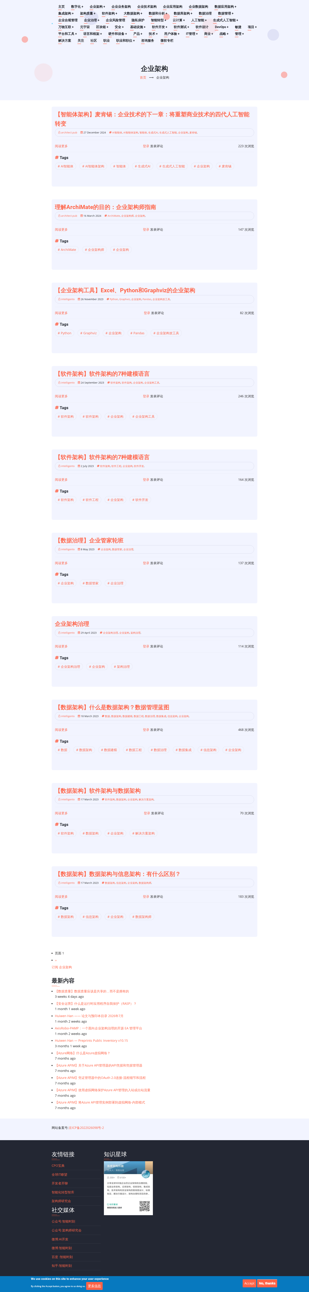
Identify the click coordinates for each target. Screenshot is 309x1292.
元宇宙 (85, 27)
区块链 (102, 27)
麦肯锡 (193, 132)
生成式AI (153, 132)
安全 (119, 27)
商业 (208, 34)
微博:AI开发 (60, 1239)
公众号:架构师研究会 (67, 1230)
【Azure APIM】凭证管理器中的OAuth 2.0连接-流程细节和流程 (100, 1077)
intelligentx (68, 299)
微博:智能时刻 (62, 1248)
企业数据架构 (198, 6)
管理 (239, 34)
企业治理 (91, 20)
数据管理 (226, 13)
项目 (252, 27)
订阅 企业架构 (62, 967)
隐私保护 (138, 20)
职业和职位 (125, 40)
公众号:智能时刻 (63, 1221)
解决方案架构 (146, 799)
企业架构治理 (110, 632)
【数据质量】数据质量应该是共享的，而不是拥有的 (92, 991)
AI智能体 (117, 132)
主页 (61, 6)
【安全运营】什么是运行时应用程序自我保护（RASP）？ (96, 1003)
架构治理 (136, 632)
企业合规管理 (68, 20)
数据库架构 (183, 13)
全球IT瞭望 (59, 1174)
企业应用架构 (172, 6)
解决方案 (64, 40)
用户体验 (172, 34)
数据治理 (205, 13)
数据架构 (116, 716)
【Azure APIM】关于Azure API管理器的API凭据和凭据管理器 (98, 1065)
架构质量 (87, 13)
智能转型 (158, 20)
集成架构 (66, 13)
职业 (106, 40)
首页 (143, 77)
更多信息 (94, 1286)
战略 (224, 34)
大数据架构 (133, 13)
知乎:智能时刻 (62, 1265)
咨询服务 (147, 40)
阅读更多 (61, 146)
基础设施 (138, 27)
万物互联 (66, 27)
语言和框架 (92, 34)
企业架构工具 (151, 382)
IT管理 (192, 34)
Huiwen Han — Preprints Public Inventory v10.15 (91, 1040)
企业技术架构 (147, 6)
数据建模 (127, 716)
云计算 (179, 20)
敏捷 (238, 27)
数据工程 (139, 716)
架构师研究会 (61, 1201)
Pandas (147, 299)
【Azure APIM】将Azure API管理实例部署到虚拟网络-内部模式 (100, 1102)
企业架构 (97, 6)
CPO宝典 (58, 1165)
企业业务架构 (121, 6)
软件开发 (159, 27)
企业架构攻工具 (161, 299)
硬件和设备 (117, 34)
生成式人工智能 (225, 20)
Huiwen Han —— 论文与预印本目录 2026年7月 (89, 1016)
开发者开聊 (60, 1183)
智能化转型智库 (63, 1192)
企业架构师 (127, 215)
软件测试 (181, 27)
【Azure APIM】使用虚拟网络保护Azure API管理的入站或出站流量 (102, 1090)
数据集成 (161, 716)
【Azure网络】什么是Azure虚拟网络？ (82, 1053)
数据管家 (117, 549)
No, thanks (267, 1283)
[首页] (52, 23)
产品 (137, 34)
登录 (146, 146)
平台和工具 (67, 34)
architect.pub (69, 132)
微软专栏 (167, 40)
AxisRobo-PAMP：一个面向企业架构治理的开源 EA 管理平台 (98, 1028)
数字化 (77, 6)
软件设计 (202, 27)
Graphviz (124, 299)
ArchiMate (114, 215)
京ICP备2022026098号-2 (86, 1127)
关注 (81, 40)
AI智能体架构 (130, 132)
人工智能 (199, 20)
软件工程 (116, 466)
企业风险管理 (115, 20)
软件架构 (109, 13)
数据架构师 (145, 882)
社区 (93, 40)
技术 (153, 34)
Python (114, 299)
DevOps (222, 27)
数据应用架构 (225, 6)
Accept (249, 1283)
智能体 (143, 132)
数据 (107, 716)
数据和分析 (158, 13)
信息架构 (173, 716)
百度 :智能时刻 (62, 1257)
